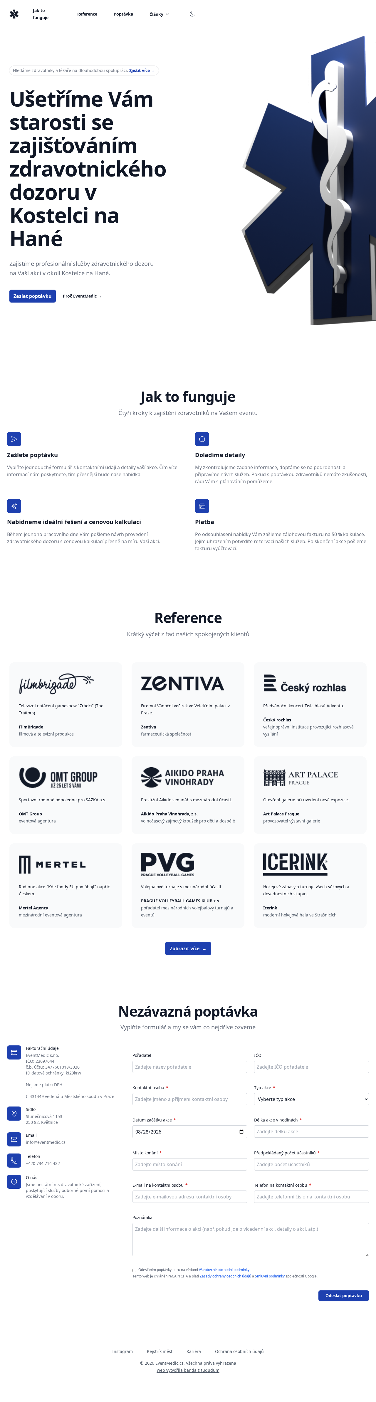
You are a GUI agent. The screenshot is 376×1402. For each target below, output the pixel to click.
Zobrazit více (188, 948)
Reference (87, 14)
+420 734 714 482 (43, 1163)
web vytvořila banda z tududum (188, 1370)
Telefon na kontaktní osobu (280, 1185)
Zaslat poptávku (33, 296)
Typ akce (262, 1087)
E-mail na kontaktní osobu (158, 1185)
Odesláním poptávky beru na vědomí (193, 1269)
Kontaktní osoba (148, 1087)
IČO (257, 1055)
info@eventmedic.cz (46, 1142)
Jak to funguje (40, 14)
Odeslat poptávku (343, 1295)
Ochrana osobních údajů (239, 1351)
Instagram (122, 1351)
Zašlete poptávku (32, 455)
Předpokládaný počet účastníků (285, 1153)
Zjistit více (142, 70)
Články (156, 14)
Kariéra (194, 1351)
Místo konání (145, 1153)
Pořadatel (141, 1055)
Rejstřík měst (159, 1351)
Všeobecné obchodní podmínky (224, 1269)
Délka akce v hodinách (276, 1120)
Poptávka (123, 14)
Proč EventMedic (82, 296)
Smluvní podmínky (270, 1276)
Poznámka (142, 1217)
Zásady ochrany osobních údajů (225, 1276)
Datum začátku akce (152, 1120)
